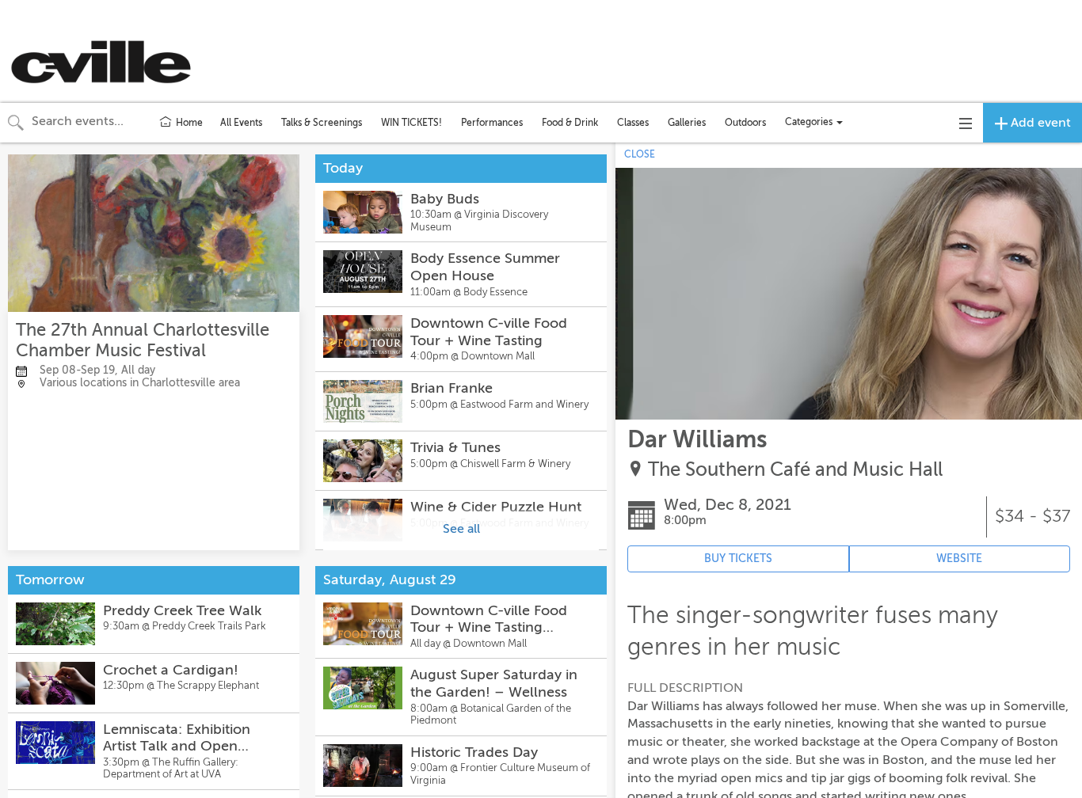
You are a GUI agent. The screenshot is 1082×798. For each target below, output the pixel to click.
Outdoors (745, 122)
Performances (492, 122)
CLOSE (639, 154)
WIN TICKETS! (411, 122)
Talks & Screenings (321, 122)
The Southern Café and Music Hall (795, 470)
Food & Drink (570, 122)
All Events (241, 122)
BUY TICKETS (738, 558)
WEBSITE (959, 558)
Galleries (687, 122)
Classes (633, 122)
